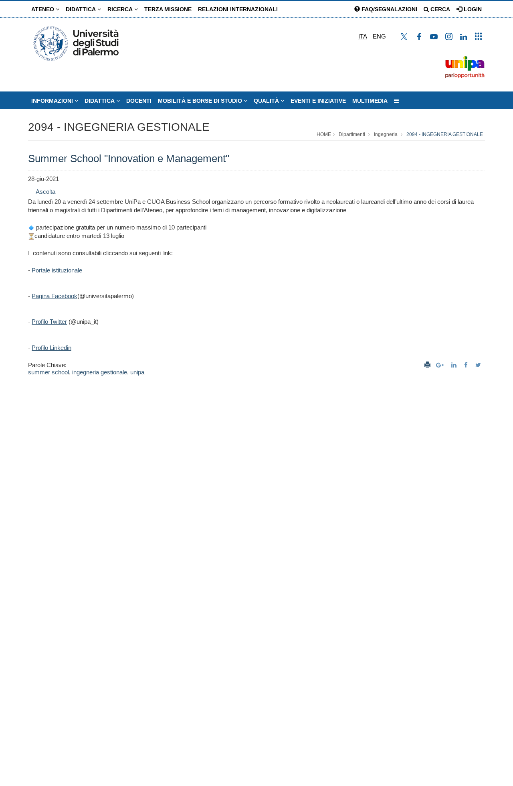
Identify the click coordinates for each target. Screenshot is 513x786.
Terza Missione (168, 9)
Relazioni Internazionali (238, 9)
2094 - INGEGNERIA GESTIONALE (119, 127)
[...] (396, 101)
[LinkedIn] (454, 365)
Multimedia (370, 100)
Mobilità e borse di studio (201, 100)
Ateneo (43, 9)
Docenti (138, 100)
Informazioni (53, 100)
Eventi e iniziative (318, 100)
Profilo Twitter (49, 321)
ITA (362, 36)
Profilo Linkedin (51, 347)
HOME (324, 134)
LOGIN (472, 9)
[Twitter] (479, 365)
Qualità (267, 100)
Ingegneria (386, 134)
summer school (48, 372)
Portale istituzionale (57, 270)
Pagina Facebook (54, 295)
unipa (137, 372)
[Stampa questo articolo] (427, 365)
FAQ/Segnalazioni (388, 9)
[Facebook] (467, 365)
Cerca (439, 9)
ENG (379, 36)
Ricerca (120, 9)
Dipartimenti (352, 134)
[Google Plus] (441, 365)
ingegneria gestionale (99, 372)
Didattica (81, 9)
